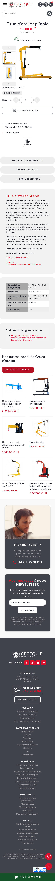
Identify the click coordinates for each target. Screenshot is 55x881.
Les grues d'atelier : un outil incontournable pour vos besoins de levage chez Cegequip (28, 337)
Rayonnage (27, 741)
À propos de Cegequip (27, 711)
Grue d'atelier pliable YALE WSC (13, 485)
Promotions (27, 754)
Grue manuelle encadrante (37, 402)
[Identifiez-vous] (40, 4)
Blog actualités (27, 718)
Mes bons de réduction (27, 814)
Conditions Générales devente (27, 825)
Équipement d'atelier (27, 744)
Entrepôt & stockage (27, 778)
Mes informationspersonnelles (27, 799)
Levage (27, 735)
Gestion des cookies (27, 849)
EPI (27, 751)
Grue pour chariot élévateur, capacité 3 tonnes (13, 445)
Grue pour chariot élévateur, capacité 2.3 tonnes (12, 404)
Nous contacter (27, 700)
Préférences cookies (27, 839)
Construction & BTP (27, 784)
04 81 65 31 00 (30, 562)
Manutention (27, 731)
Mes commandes (27, 807)
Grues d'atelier (12, 93)
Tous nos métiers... (28, 788)
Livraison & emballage (27, 833)
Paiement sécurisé (27, 829)
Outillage (27, 748)
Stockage (27, 738)
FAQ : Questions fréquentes (27, 721)
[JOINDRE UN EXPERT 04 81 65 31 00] (48, 856)
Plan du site (27, 843)
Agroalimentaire (27, 768)
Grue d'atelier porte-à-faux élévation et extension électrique (41, 486)
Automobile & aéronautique (27, 771)
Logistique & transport (27, 775)
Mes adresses (27, 804)
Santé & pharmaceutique (27, 781)
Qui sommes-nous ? (27, 714)
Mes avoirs (27, 810)
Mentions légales (27, 836)
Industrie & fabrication (27, 765)
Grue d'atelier (37, 442)
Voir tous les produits (17, 369)
